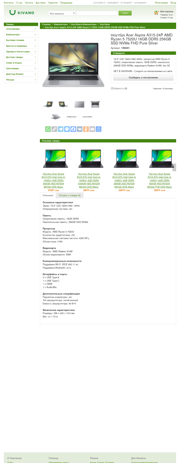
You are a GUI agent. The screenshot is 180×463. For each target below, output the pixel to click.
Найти (125, 12)
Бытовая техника (15, 40)
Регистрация (161, 2)
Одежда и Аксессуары (18, 51)
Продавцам (66, 2)
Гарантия (53, 2)
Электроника (13, 28)
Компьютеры (13, 34)
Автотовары (12, 68)
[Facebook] (73, 129)
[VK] (79, 129)
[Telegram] (60, 129)
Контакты (9, 2)
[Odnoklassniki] (86, 129)
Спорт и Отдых (14, 62)
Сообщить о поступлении (143, 77)
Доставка (41, 2)
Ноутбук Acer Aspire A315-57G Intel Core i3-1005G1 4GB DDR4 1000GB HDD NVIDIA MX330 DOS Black (89, 180)
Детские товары (14, 57)
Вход (173, 2)
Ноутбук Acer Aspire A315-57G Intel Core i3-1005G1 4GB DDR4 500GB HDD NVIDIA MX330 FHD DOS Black (159, 180)
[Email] (92, 129)
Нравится (119, 88)
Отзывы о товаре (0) (70, 195)
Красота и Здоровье (16, 45)
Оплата (29, 2)
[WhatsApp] (48, 129)
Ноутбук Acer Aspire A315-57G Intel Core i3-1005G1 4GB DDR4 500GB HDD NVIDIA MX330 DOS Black (53, 180)
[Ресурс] (98, 129)
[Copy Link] (54, 129)
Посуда (10, 79)
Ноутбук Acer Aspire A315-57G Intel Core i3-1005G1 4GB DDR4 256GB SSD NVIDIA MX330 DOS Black (124, 180)
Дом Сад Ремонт (15, 74)
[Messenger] (67, 129)
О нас (19, 2)
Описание (48, 195)
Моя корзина (166, 11)
